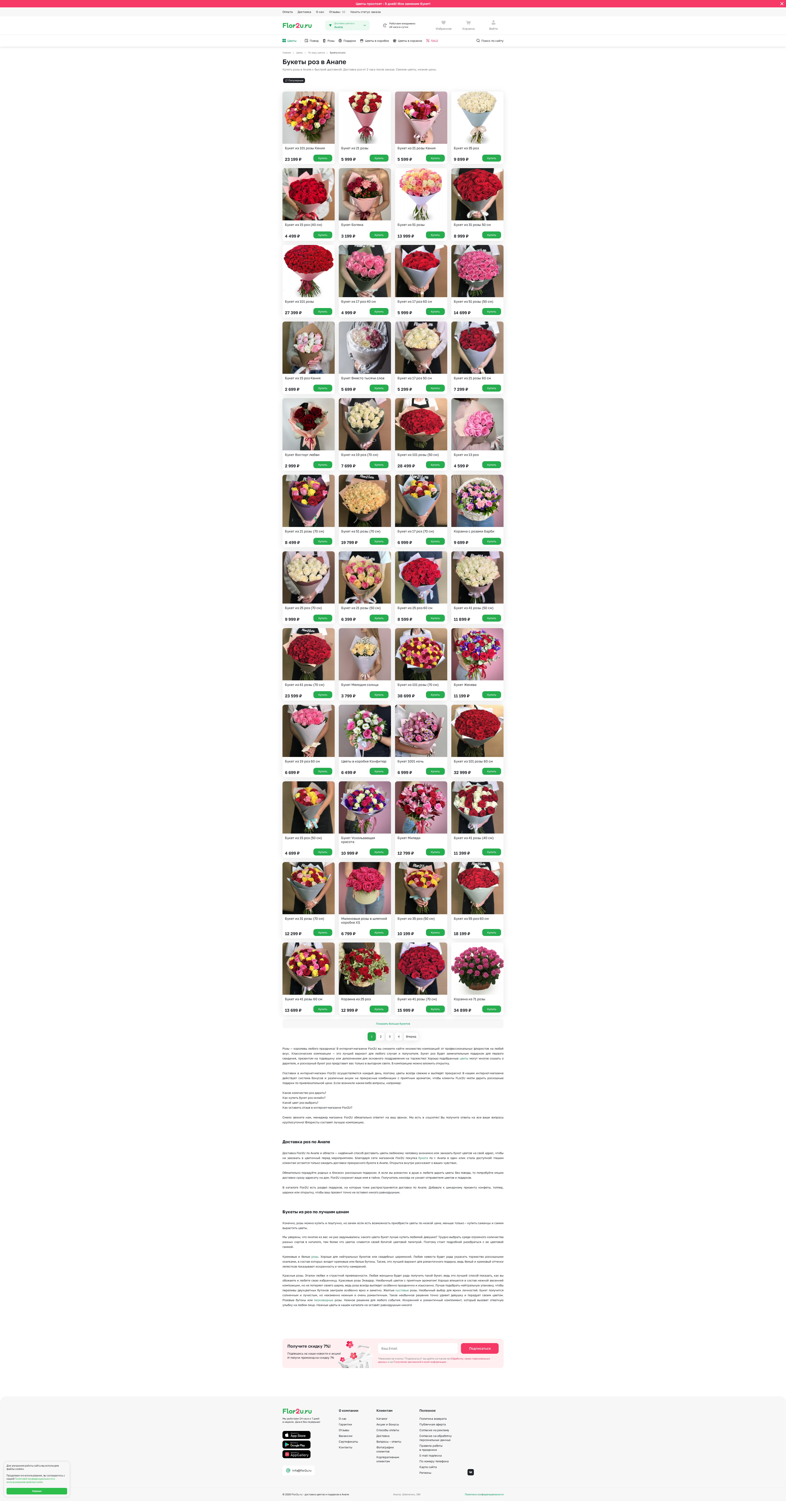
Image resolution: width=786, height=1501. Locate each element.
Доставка (304, 12)
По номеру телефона (433, 1461)
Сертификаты (348, 1441)
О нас (320, 12)
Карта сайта (428, 1467)
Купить (322, 158)
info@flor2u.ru (301, 1470)
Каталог (381, 1418)
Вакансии (345, 1436)
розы (314, 1256)
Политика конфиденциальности (484, 1494)
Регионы (425, 1472)
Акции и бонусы (387, 1424)
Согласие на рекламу (434, 1430)
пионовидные (323, 1300)
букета (423, 1158)
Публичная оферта (432, 1424)
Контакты (345, 1447)
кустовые (402, 1290)
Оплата (287, 12)
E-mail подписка (430, 1455)
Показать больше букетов (393, 1023)
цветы (464, 1058)
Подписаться (480, 1348)
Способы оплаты (387, 1430)
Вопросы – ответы (388, 1441)
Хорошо (37, 1491)
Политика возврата (433, 1418)
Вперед (411, 1036)
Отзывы (337, 12)
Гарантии (345, 1424)
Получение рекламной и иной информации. (420, 1361)
